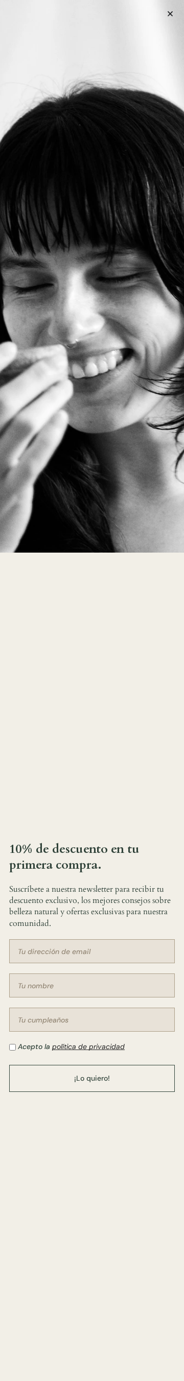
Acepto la (71, 1046)
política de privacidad (88, 1046)
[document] (92, 690)
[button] (170, 13)
